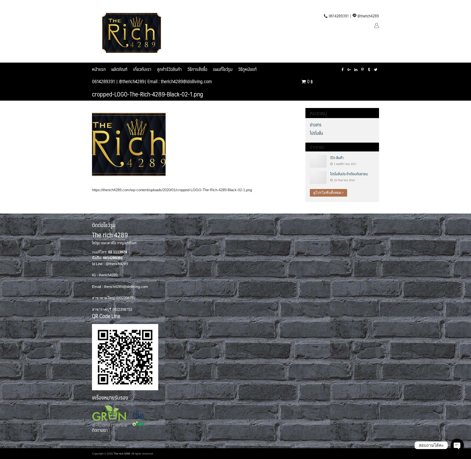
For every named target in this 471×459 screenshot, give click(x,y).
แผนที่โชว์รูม (223, 69)
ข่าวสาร (315, 124)
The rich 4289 (122, 453)
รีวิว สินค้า (336, 157)
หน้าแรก (99, 69)
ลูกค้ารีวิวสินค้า (169, 69)
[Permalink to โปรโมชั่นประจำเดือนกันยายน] (318, 177)
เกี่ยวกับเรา (142, 69)
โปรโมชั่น (316, 133)
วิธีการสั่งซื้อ (197, 69)
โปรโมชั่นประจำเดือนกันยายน (349, 173)
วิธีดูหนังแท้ (247, 69)
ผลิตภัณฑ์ (119, 69)
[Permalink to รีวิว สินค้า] (318, 161)
